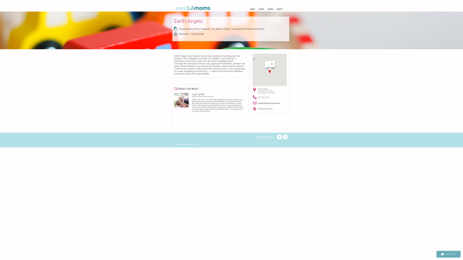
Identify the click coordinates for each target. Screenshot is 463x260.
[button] (261, 8)
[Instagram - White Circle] (285, 136)
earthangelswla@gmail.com (269, 103)
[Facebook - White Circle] (279, 136)
